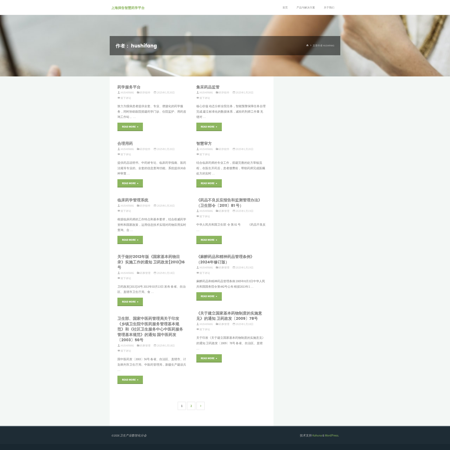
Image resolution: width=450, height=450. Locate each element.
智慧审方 (204, 143)
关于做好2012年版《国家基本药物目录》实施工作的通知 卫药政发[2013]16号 (151, 262)
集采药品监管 (208, 87)
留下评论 (126, 98)
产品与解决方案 (306, 7)
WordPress (331, 435)
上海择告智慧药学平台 (128, 7)
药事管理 (224, 211)
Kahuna (317, 435)
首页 (285, 7)
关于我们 (329, 7)
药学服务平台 (129, 87)
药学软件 (145, 92)
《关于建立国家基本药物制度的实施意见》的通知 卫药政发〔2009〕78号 (229, 315)
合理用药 (125, 143)
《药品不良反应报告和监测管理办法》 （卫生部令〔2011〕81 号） (229, 202)
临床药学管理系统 (132, 200)
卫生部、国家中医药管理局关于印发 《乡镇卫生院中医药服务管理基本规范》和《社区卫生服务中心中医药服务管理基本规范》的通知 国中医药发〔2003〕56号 (150, 329)
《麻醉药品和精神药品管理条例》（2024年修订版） (225, 259)
